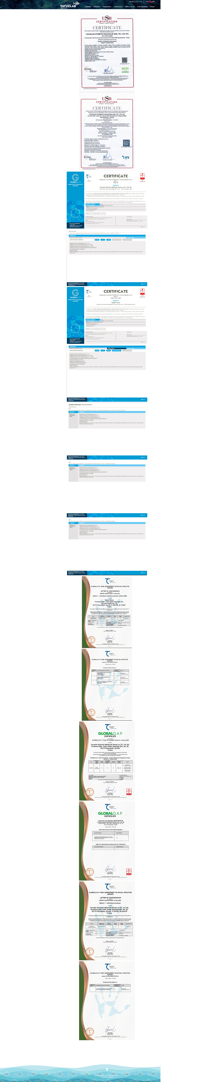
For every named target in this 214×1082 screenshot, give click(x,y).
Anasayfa (88, 6)
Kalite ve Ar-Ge (130, 6)
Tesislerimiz (118, 6)
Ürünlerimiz (106, 6)
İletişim (152, 6)
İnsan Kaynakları (142, 6)
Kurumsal (96, 6)
